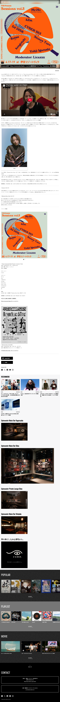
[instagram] (13, 370)
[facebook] (7, 370)
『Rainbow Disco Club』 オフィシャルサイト (10, 350)
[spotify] (2, 370)
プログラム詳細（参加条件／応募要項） (9, 298)
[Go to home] (5, 1)
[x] (5, 370)
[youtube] (10, 370)
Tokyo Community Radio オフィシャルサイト (10, 301)
